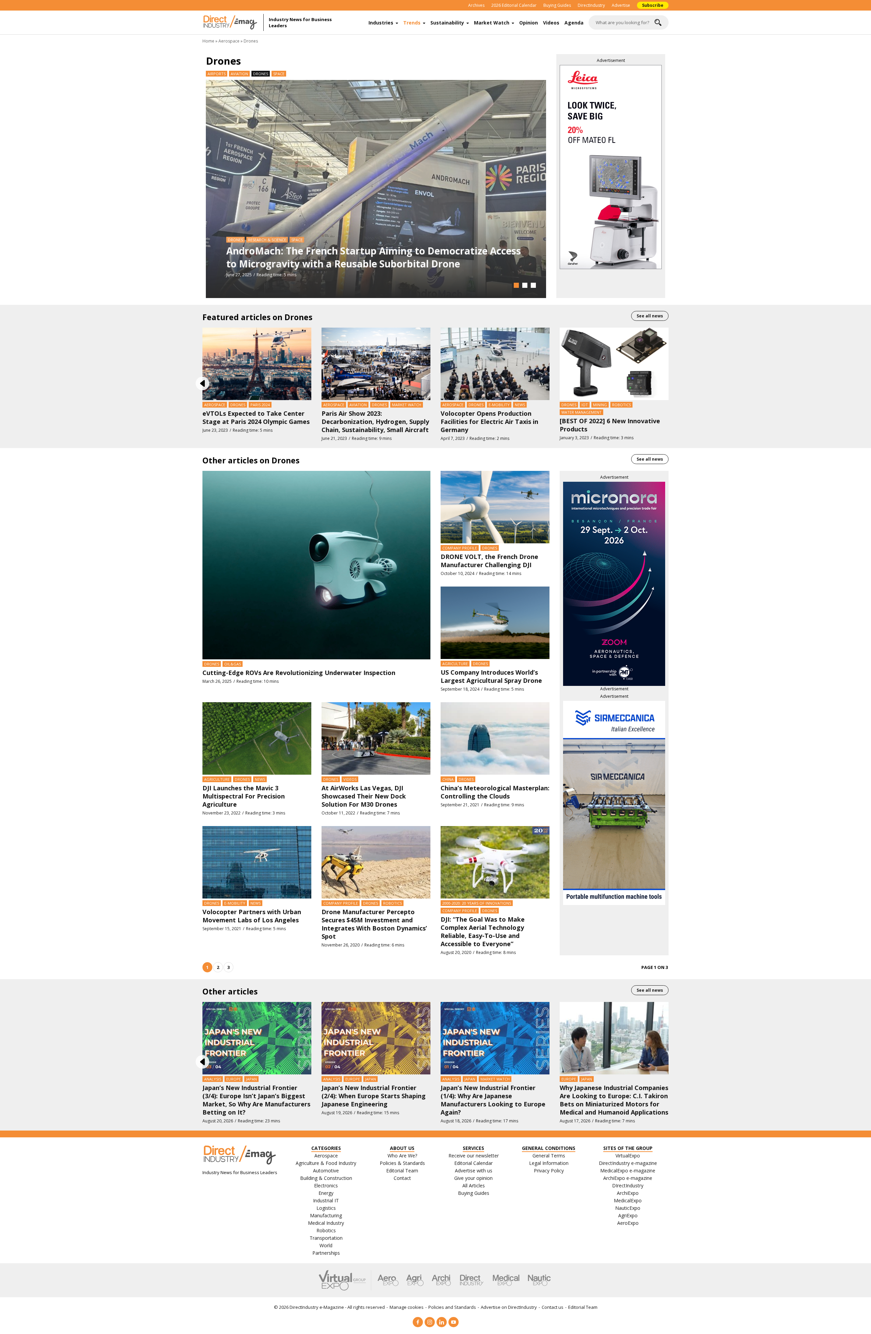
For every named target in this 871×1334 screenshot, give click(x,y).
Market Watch (491, 22)
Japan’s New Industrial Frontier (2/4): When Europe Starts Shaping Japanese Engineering (374, 1096)
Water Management (581, 412)
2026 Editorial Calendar (514, 5)
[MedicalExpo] (506, 1280)
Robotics (621, 404)
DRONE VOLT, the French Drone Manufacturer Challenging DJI (489, 561)
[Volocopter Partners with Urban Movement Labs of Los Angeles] (256, 862)
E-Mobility (499, 404)
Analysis (212, 1079)
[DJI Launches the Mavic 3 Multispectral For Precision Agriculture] (256, 738)
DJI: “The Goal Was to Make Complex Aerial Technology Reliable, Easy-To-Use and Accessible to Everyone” (483, 931)
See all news (650, 316)
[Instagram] (430, 1322)
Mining (600, 404)
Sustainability (447, 22)
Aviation (239, 73)
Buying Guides (557, 5)
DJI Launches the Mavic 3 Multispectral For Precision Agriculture (243, 796)
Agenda (574, 22)
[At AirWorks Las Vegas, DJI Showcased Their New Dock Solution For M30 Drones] (376, 738)
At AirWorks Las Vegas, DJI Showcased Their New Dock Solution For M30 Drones (364, 796)
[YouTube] (453, 1322)
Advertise (621, 5)
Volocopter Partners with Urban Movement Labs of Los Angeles (251, 916)
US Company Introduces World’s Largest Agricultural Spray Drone (491, 676)
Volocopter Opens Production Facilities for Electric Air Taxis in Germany (489, 421)
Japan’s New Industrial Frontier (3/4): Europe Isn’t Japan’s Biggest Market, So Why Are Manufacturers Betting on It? (256, 1100)
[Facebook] (418, 1322)
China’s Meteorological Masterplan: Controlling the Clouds (495, 792)
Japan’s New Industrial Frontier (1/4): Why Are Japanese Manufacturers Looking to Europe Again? (493, 1100)
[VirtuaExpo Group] (345, 1280)
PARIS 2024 (260, 404)
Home (208, 41)
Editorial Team (582, 1307)
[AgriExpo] (415, 1280)
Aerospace (229, 41)
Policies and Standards (452, 1307)
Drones (235, 239)
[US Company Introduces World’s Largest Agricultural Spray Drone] (495, 622)
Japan (251, 1079)
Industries (380, 22)
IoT (584, 404)
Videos (551, 22)
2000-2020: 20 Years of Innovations (476, 903)
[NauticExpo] (539, 1280)
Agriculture (455, 663)
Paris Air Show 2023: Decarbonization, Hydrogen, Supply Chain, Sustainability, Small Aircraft (375, 421)
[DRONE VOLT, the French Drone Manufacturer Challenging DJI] (495, 506)
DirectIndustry (591, 5)
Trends (412, 22)
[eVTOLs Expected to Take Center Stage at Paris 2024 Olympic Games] (256, 363)
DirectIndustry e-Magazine (317, 1307)
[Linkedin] (442, 1322)
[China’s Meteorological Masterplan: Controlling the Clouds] (495, 738)
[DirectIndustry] (472, 1280)
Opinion (528, 22)
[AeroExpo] (388, 1280)
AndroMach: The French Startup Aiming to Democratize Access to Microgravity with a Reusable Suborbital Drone (373, 257)
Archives (476, 5)
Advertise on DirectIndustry (509, 1307)
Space (278, 73)
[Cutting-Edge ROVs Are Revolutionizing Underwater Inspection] (316, 564)
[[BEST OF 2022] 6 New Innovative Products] (614, 363)
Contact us (552, 1307)
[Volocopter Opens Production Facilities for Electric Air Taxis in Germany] (495, 363)
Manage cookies (407, 1307)
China (448, 779)
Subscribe (652, 5)
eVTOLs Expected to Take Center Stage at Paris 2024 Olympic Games (256, 417)
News (520, 404)
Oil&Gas (232, 663)
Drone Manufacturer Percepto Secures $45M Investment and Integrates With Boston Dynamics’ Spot (374, 924)
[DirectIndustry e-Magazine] (233, 22)
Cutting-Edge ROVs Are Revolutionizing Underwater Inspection (298, 673)
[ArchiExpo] (441, 1280)
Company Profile (459, 547)
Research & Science (267, 239)
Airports (217, 73)
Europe (233, 1079)
